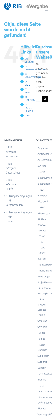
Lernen (42, 258)
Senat (42, 332)
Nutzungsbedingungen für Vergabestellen (10, 200)
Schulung (42, 320)
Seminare (42, 326)
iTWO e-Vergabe (42, 228)
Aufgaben (42, 147)
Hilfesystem (43, 213)
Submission (43, 355)
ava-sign (42, 165)
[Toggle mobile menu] (46, 11)
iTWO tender (42, 250)
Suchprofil (42, 361)
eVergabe (42, 195)
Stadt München (42, 347)
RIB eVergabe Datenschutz (10, 168)
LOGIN (27, 115)
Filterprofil (42, 201)
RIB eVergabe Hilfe (10, 184)
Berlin (42, 171)
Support (42, 367)
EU (42, 189)
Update (42, 408)
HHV (42, 207)
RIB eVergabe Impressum (10, 152)
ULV (42, 385)
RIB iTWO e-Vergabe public (42, 307)
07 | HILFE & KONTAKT (29, 107)
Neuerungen (43, 276)
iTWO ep (42, 239)
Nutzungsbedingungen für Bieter (10, 216)
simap (42, 338)
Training (42, 379)
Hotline (42, 219)
